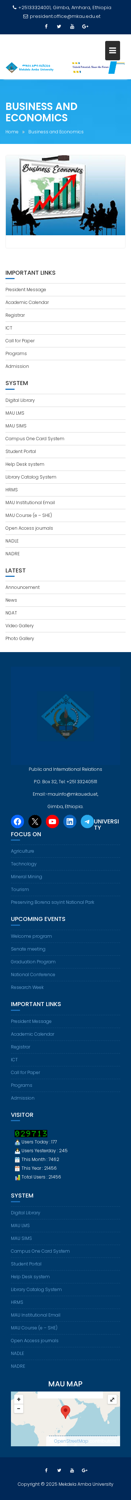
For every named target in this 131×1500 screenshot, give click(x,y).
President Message (25, 289)
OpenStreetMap (71, 1441)
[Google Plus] (85, 27)
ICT (8, 328)
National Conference (33, 974)
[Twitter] (59, 27)
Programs (16, 353)
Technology (24, 864)
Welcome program (31, 936)
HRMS (11, 490)
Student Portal (20, 451)
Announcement (22, 587)
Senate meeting (28, 949)
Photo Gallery (19, 638)
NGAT (11, 613)
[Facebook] (46, 27)
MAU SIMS (16, 426)
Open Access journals (29, 528)
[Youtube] (72, 27)
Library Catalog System (30, 477)
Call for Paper (20, 341)
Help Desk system (24, 464)
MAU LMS (14, 413)
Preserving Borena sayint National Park (52, 902)
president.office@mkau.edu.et (65, 16)
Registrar (15, 315)
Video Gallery (19, 626)
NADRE (12, 554)
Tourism (20, 889)
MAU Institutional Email (30, 502)
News (11, 600)
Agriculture (22, 851)
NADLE (12, 541)
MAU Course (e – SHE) (28, 515)
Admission (17, 366)
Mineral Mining (26, 876)
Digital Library (20, 400)
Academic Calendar (27, 302)
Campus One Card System (34, 438)
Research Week (27, 987)
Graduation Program (33, 962)
